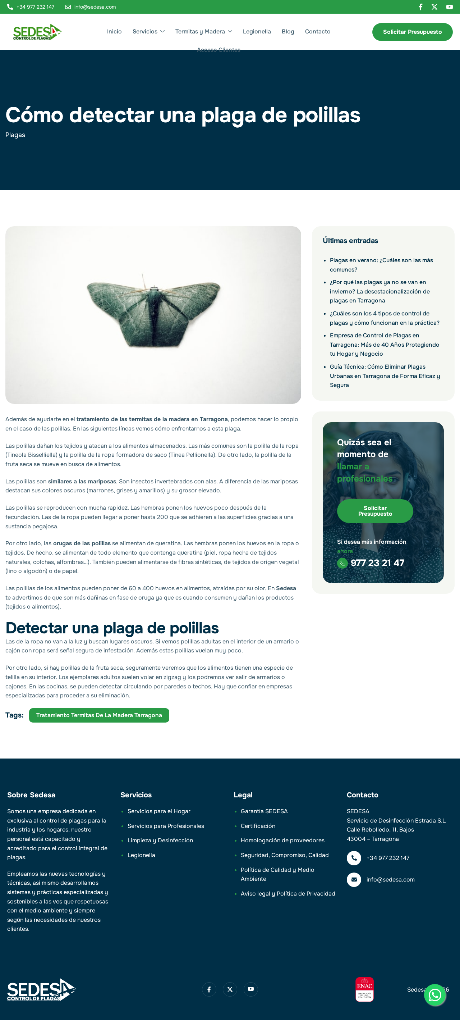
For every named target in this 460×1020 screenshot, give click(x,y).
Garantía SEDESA (264, 811)
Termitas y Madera (200, 31)
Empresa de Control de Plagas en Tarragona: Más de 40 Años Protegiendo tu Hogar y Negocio (385, 345)
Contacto (318, 31)
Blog (288, 31)
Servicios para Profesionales (166, 826)
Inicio (114, 31)
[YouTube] (251, 989)
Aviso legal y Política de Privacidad (288, 893)
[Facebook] (421, 7)
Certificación (258, 826)
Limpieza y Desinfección (160, 840)
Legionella (257, 31)
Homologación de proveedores (283, 840)
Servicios (145, 31)
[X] (434, 7)
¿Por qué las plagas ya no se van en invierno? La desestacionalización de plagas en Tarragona (380, 291)
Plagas (15, 135)
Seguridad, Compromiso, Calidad (285, 855)
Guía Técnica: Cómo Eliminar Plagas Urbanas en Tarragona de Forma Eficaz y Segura (385, 376)
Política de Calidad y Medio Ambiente (277, 874)
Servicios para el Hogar (159, 811)
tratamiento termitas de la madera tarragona (99, 715)
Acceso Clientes (218, 50)
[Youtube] (449, 7)
